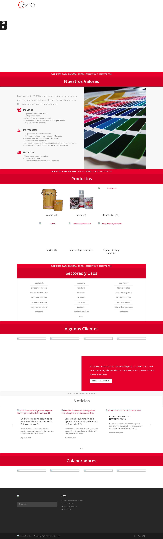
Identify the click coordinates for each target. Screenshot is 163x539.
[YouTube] (143, 536)
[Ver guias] (3, 27)
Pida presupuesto (120, 5)
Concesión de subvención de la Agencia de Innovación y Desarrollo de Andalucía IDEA (81, 421)
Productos (95, 5)
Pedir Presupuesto (101, 381)
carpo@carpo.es (70, 506)
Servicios (84, 5)
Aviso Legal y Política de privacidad (47, 536)
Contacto (135, 5)
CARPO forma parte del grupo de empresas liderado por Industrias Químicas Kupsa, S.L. (37, 421)
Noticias (106, 5)
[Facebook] (135, 536)
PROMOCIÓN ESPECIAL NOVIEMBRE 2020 (120, 417)
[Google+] (139, 536)
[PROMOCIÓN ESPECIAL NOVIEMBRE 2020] (126, 410)
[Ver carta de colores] (3, 23)
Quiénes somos (70, 5)
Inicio (59, 5)
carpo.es (67, 509)
